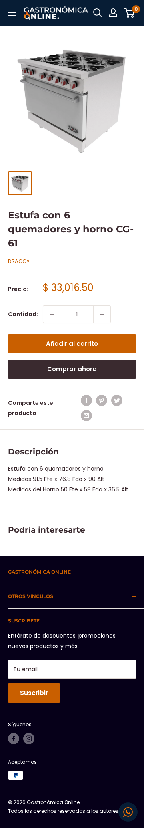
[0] (129, 13)
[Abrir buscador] (97, 12)
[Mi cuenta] (113, 12)
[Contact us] (128, 812)
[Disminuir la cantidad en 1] (51, 314)
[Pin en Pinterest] (101, 400)
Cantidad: (23, 314)
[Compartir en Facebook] (86, 400)
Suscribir (34, 693)
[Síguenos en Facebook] (13, 738)
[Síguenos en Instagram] (28, 738)
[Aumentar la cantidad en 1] (102, 314)
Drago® (19, 261)
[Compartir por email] (86, 415)
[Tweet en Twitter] (116, 400)
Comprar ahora (72, 369)
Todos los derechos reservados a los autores (63, 811)
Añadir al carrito (72, 343)
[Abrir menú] (12, 13)
